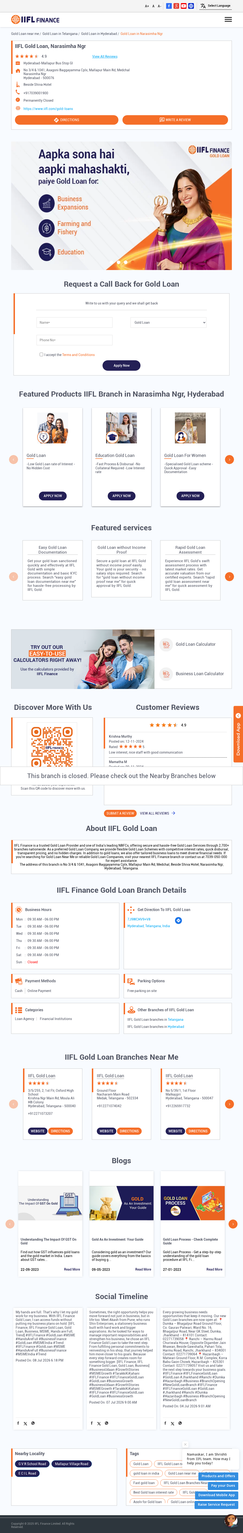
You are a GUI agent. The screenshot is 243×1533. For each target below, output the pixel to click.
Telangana (175, 1019)
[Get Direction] (178, 923)
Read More (72, 1269)
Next (229, 459)
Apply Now (53, 496)
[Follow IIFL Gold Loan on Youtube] (183, 5)
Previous (13, 459)
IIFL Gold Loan (41, 1075)
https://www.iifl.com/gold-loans (48, 109)
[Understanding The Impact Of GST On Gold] (50, 1203)
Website (38, 1131)
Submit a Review (120, 813)
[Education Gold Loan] (121, 429)
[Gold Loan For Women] (190, 429)
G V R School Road (32, 1464)
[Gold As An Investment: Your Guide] (121, 1203)
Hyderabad (176, 1027)
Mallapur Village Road (71, 1464)
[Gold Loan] (52, 429)
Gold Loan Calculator (195, 644)
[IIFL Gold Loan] (35, 20)
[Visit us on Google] (176, 5)
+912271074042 (109, 1106)
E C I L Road (27, 1473)
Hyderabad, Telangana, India (148, 926)
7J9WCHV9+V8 (138, 919)
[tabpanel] (121, 206)
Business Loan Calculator (200, 673)
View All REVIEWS (154, 813)
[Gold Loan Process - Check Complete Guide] (193, 1203)
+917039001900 (35, 93)
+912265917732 (178, 1106)
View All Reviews (104, 56)
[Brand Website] (191, 5)
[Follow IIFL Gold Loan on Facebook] (169, 5)
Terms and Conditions (78, 355)
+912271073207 (40, 1113)
